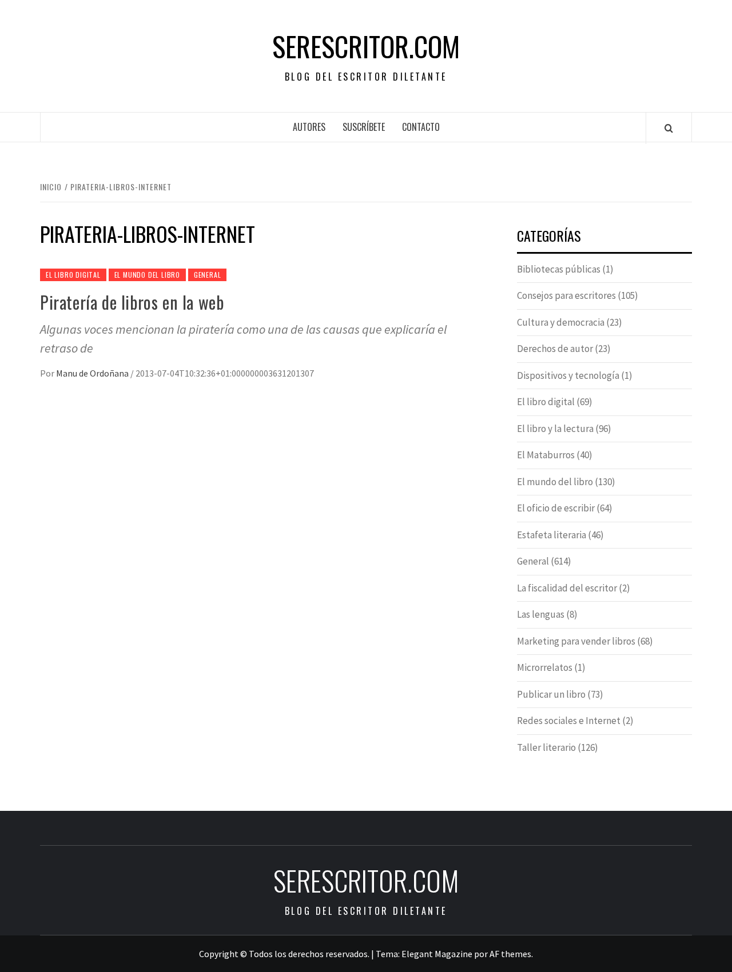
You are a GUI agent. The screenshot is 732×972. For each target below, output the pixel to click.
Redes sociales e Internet (568, 720)
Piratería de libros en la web (132, 302)
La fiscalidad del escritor (567, 588)
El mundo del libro (147, 274)
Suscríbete (364, 127)
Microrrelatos (544, 667)
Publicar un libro (551, 694)
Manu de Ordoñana (93, 373)
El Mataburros (546, 455)
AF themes (510, 953)
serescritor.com (366, 46)
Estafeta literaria (551, 535)
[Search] (669, 128)
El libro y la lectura (555, 428)
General (207, 274)
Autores (309, 127)
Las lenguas (540, 614)
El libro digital (73, 274)
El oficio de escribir (556, 508)
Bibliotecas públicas (558, 269)
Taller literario (546, 747)
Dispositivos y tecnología (568, 375)
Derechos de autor (555, 348)
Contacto (421, 127)
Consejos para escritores (566, 295)
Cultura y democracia (560, 322)
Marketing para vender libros (576, 641)
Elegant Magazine (436, 953)
